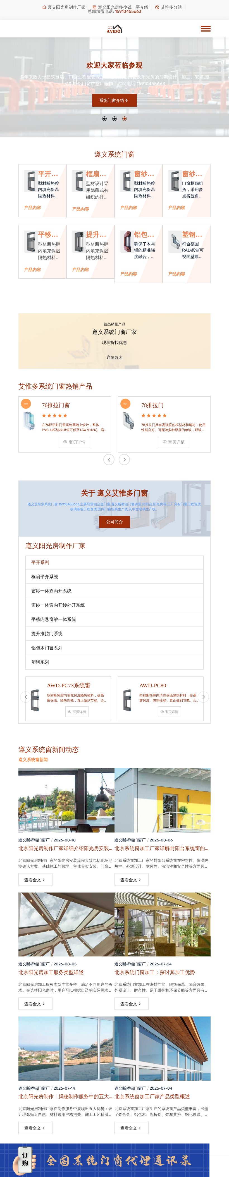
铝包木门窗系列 (144, 235)
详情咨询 (114, 357)
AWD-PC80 (152, 685)
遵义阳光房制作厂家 (66, 7)
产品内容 (32, 207)
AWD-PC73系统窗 (68, 685)
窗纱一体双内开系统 (144, 174)
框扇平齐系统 (96, 174)
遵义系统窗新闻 (33, 759)
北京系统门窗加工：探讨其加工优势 (155, 972)
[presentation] (109, 459)
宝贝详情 (77, 442)
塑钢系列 (192, 235)
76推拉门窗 (56, 405)
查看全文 (32, 879)
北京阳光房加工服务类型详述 (51, 972)
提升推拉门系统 (96, 235)
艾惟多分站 (171, 7)
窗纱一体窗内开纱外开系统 (192, 174)
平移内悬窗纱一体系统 (48, 235)
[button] (104, 118)
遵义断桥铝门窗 (32, 840)
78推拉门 (152, 405)
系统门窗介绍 (111, 100)
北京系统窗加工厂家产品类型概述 (152, 1097)
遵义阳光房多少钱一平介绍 (123, 7)
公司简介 (114, 521)
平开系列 (48, 174)
